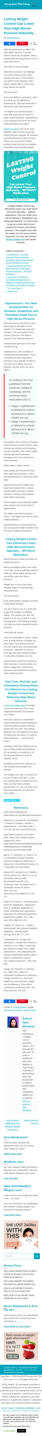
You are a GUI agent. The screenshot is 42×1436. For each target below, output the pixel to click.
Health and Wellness (25, 1408)
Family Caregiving (30, 1411)
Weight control (10, 129)
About (11, 1408)
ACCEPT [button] (21, 1431)
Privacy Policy (10, 1367)
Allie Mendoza (13, 38)
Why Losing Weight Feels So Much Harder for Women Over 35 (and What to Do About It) (20, 1274)
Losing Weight (19, 1007)
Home (4, 1408)
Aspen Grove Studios (14, 1372)
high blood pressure (13, 1010)
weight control (29, 1010)
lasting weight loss (15, 239)
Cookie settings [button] (9, 1431)
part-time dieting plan (15, 705)
